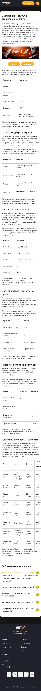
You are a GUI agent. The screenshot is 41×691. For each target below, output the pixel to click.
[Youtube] (20, 674)
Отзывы (24, 647)
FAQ (22, 651)
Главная (5, 639)
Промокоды (25, 643)
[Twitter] (26, 674)
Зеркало (5, 643)
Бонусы (24, 639)
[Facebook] (14, 674)
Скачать (5, 655)
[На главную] (20, 627)
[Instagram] (32, 674)
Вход (3, 651)
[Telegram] (9, 674)
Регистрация (6, 647)
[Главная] (6, 3)
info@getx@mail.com (9, 667)
